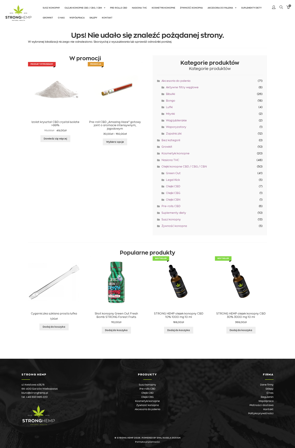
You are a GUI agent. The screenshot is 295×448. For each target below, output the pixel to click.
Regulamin (267, 397)
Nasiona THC (139, 8)
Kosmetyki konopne (163, 8)
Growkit (48, 18)
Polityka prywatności (260, 413)
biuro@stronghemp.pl (35, 393)
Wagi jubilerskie (176, 120)
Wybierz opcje (115, 142)
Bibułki (170, 94)
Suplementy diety (251, 8)
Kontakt (107, 18)
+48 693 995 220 (37, 397)
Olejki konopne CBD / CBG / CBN (83, 8)
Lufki (169, 107)
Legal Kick (173, 180)
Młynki (170, 114)
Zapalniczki (173, 133)
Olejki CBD (173, 186)
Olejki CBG (173, 193)
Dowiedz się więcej (55, 138)
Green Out (173, 173)
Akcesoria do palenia (220, 8)
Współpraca (77, 18)
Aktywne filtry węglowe (182, 87)
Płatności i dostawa (261, 405)
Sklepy (93, 18)
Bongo (170, 100)
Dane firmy (266, 384)
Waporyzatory (176, 127)
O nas (61, 18)
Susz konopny (51, 8)
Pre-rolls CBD (118, 8)
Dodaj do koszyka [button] (54, 327)
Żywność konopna (191, 8)
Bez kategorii (170, 140)
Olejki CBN (173, 199)
